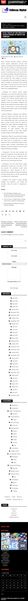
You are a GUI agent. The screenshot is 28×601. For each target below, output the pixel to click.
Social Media (14, 479)
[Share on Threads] (6, 214)
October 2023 (15, 369)
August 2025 (15, 324)
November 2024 (15, 349)
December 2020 (15, 395)
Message (14, 267)
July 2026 (15, 298)
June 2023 (15, 381)
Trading (15, 491)
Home (13, 497)
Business (14, 414)
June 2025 (15, 329)
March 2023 (15, 384)
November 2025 (15, 315)
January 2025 (14, 344)
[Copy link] (9, 214)
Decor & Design (15, 422)
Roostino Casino (14, 474)
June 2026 (15, 301)
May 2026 (15, 304)
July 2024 (15, 361)
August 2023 (15, 375)
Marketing (15, 457)
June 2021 (15, 392)
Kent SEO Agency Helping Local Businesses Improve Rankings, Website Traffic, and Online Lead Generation (14, 194)
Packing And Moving (14, 465)
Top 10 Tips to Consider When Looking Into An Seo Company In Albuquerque (14, 200)
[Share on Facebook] (6, 211)
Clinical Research (14, 417)
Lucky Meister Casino (15, 454)
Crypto (15, 419)
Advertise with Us (17, 499)
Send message (14, 288)
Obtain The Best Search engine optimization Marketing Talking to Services (20, 224)
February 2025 (15, 341)
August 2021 (15, 387)
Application (15, 405)
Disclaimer (8, 499)
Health (15, 439)
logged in (10, 234)
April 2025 (15, 335)
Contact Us (7, 497)
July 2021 (15, 389)
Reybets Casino (15, 471)
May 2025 (15, 332)
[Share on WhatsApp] (16, 211)
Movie (14, 459)
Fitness (15, 434)
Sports (15, 482)
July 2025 (15, 326)
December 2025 (15, 312)
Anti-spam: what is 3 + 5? (14, 281)
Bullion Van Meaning (14, 411)
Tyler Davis (19, 56)
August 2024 (15, 358)
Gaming (15, 437)
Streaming (15, 485)
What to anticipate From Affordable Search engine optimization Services (7, 224)
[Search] (25, 240)
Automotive (15, 408)
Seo (5, 58)
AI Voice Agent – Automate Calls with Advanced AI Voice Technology (17, 2)
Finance (15, 431)
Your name (14, 250)
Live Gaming (14, 448)
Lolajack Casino (15, 451)
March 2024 (15, 366)
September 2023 (15, 372)
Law (15, 445)
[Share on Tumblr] (2, 214)
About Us (19, 497)
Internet (15, 442)
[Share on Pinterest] (20, 211)
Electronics (15, 425)
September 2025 (15, 321)
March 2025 (15, 338)
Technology (15, 488)
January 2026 (14, 309)
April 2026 (15, 306)
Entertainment (15, 428)
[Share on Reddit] (23, 211)
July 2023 (15, 378)
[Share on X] (9, 211)
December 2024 (15, 346)
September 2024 (15, 355)
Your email (14, 256)
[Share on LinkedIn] (13, 211)
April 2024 (15, 364)
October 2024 (15, 352)
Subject (14, 261)
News (14, 462)
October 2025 (15, 318)
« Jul (2, 594)
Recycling (14, 468)
